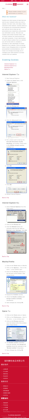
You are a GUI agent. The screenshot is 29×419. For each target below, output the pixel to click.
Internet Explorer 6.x (10, 65)
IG (20, 0)
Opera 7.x (7, 69)
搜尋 (12, 0)
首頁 (3, 8)
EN (26, 0)
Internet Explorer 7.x (10, 63)
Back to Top (5, 197)
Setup (24, 417)
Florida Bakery (6, 411)
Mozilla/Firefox (8, 67)
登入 (16, 0)
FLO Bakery (14, 411)
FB (23, 0)
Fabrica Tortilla (20, 411)
